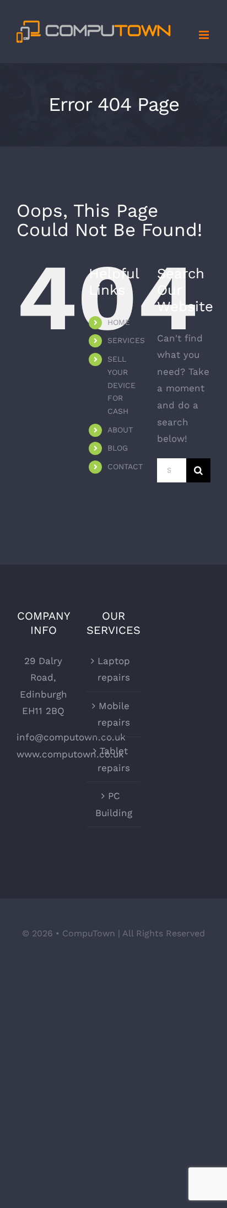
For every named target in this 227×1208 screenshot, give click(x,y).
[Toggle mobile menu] (204, 35)
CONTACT (125, 466)
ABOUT (120, 429)
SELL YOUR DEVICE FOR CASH (121, 385)
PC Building (113, 804)
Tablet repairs (114, 759)
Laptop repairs (114, 669)
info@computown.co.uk (71, 737)
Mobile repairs (114, 714)
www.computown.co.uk (70, 754)
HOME (118, 322)
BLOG (117, 447)
